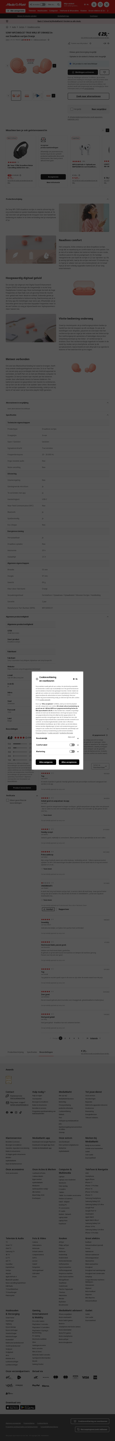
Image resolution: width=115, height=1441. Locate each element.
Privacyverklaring (41, 733)
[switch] (72, 744)
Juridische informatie (66, 733)
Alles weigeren (46, 762)
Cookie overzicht (53, 733)
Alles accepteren (69, 762)
